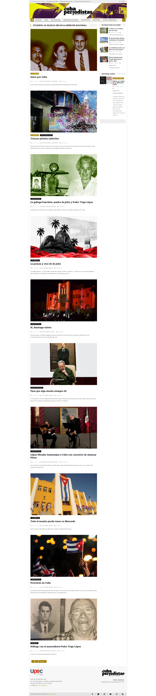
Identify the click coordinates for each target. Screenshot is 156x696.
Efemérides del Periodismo (66, 1)
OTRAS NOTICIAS (35, 199)
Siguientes (42, 661)
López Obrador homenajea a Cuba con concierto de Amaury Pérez (63, 456)
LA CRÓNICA (34, 73)
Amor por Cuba (38, 77)
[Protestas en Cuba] (63, 556)
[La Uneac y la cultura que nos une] (104, 30)
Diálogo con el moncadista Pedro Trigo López (55, 646)
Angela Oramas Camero (48, 206)
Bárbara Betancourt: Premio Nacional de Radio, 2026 (116, 59)
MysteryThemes (52, 694)
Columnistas (38, 20)
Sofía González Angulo (116, 44)
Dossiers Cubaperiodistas (109, 20)
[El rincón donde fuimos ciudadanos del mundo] (104, 40)
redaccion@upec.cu (42, 685)
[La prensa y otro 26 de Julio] (63, 237)
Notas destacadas (55, 20)
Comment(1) (59, 525)
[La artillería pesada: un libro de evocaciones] (104, 50)
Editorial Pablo (96, 20)
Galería (46, 20)
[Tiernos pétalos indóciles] (63, 111)
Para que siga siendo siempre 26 (48, 391)
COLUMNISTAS (35, 260)
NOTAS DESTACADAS (46, 135)
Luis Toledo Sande (47, 268)
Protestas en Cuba (40, 582)
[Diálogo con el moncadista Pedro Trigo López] (63, 619)
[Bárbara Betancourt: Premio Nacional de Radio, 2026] (104, 59)
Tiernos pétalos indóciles (44, 138)
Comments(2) (64, 143)
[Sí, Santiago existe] (63, 300)
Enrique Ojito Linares (47, 332)
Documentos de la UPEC (52, 1)
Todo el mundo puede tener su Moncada (52, 521)
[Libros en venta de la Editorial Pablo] (106, 80)
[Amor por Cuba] (63, 50)
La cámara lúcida (85, 20)
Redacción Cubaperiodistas (49, 462)
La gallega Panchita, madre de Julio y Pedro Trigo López (61, 202)
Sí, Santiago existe (40, 327)
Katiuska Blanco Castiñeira (49, 81)
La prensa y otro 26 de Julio (45, 263)
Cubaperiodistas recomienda (70, 20)
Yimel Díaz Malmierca (116, 35)
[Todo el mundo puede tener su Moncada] (63, 494)
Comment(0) (64, 81)
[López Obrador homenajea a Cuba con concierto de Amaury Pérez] (63, 428)
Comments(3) (59, 268)
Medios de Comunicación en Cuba (82, 1)
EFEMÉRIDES (34, 643)
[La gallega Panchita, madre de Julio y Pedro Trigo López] (63, 175)
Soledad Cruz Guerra (115, 54)
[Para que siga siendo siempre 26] (63, 364)
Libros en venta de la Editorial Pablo (119, 82)
